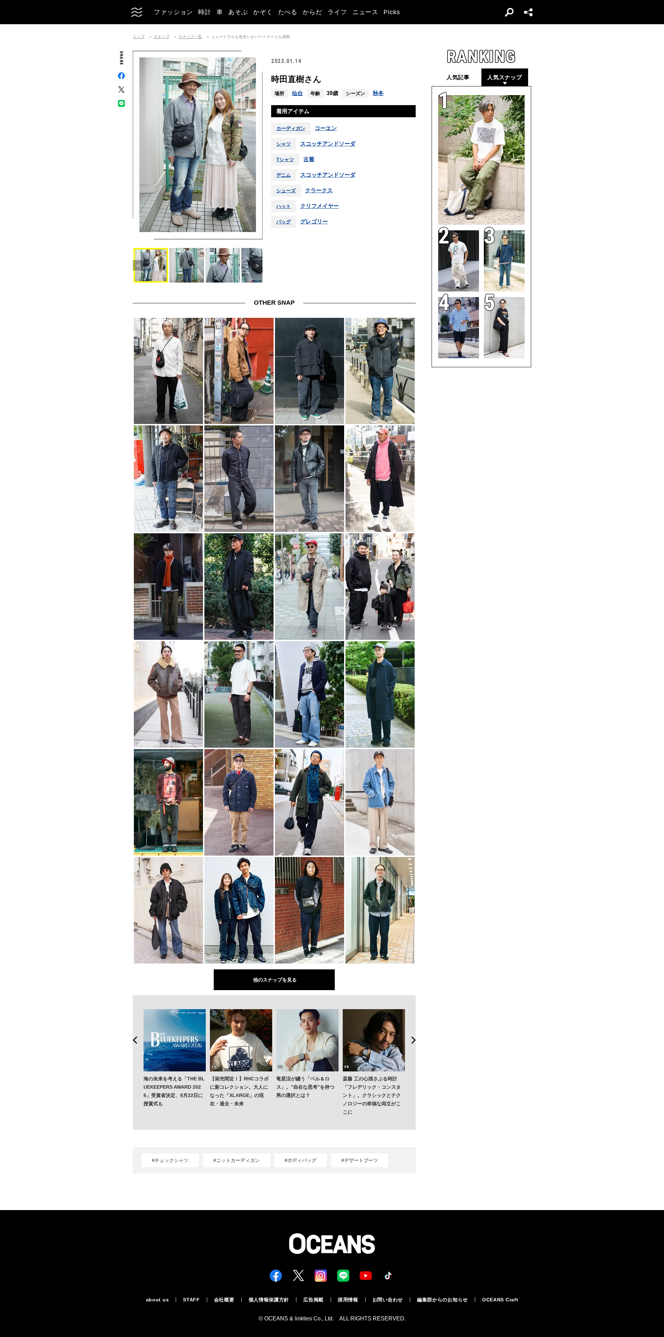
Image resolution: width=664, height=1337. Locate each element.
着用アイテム (293, 111)
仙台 (297, 93)
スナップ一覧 (190, 37)
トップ (139, 37)
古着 (308, 159)
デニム (283, 175)
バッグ (283, 221)
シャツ (283, 144)
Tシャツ (285, 159)
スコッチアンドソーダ (328, 144)
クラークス (319, 190)
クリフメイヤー (319, 206)
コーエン (326, 128)
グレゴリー (314, 221)
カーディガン (290, 128)
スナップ (161, 37)
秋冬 (378, 93)
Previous (133, 1040)
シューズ (286, 190)
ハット (283, 206)
